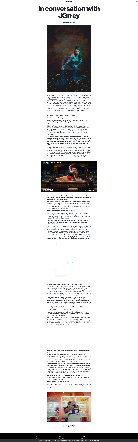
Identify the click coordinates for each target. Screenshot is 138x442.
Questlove (77, 355)
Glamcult (69, 1)
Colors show (53, 99)
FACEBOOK (82, 438)
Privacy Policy (96, 440)
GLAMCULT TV (60, 2)
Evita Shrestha (71, 427)
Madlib (67, 355)
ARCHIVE (65, 2)
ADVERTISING (60, 436)
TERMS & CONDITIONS (61, 438)
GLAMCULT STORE (76, 2)
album (48, 100)
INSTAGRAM (83, 436)
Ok (92, 440)
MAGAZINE (70, 2)
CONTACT (37, 438)
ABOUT (36, 436)
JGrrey (49, 95)
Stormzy (49, 359)
